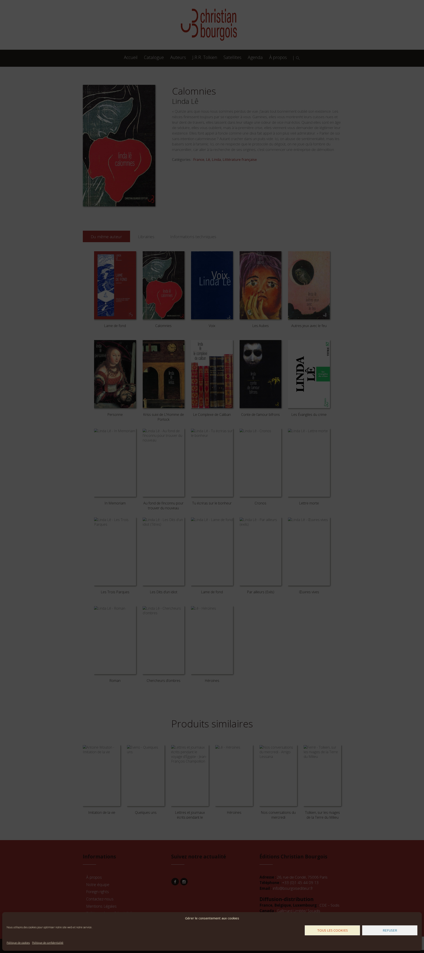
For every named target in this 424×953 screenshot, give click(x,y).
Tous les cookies (332, 930)
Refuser (390, 930)
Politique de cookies (18, 943)
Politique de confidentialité (47, 943)
